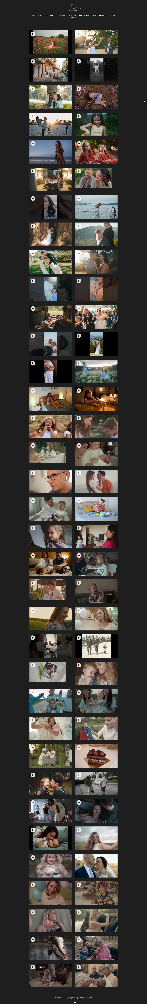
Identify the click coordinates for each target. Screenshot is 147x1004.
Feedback (112, 15)
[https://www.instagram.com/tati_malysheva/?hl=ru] (73, 992)
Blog (39, 15)
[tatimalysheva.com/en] (73, 7)
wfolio (75, 1002)
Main (33, 15)
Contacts (73, 17)
